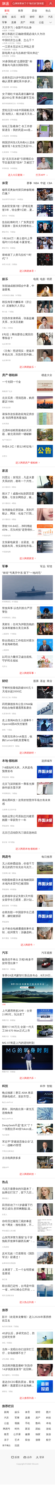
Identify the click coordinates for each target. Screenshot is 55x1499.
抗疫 (17, 1445)
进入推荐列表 (26, 1398)
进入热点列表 (26, 1302)
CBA (49, 183)
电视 (36, 279)
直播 (13, 22)
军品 (42, 566)
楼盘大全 (46, 375)
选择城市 (46, 760)
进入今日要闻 (15, 174)
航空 (48, 1439)
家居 (5, 471)
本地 (48, 1423)
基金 (42, 681)
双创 (27, 1439)
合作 (29, 1457)
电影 (42, 279)
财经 (32, 16)
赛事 (29, 183)
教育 (6, 1434)
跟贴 (38, 1428)
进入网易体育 (26, 270)
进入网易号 (27, 944)
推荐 (20, 10)
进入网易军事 (26, 673)
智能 (49, 1086)
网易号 (6, 857)
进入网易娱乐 (26, 366)
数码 (38, 1423)
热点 (48, 10)
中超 (43, 183)
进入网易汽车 (26, 1078)
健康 (27, 1434)
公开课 (17, 1434)
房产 (22, 22)
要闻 (6, 10)
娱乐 (13, 16)
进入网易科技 (26, 1174)
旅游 (48, 1434)
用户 (50, 3)
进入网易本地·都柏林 (27, 848)
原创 (34, 10)
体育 (22, 16)
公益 (41, 22)
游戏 (48, 1428)
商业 (49, 681)
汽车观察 (46, 952)
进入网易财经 (26, 752)
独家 (38, 1434)
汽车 (50, 16)
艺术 (17, 1439)
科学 (42, 1086)
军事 (4, 22)
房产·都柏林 (10, 375)
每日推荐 (46, 856)
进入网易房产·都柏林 (27, 462)
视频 (17, 1423)
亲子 (6, 1439)
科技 (32, 22)
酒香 (38, 1439)
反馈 (17, 1457)
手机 (27, 1423)
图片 (41, 16)
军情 (49, 566)
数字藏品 (6, 1445)
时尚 (17, 1428)
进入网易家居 (26, 558)
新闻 (4, 16)
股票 (36, 681)
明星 (49, 279)
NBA (36, 183)
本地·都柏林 (10, 761)
